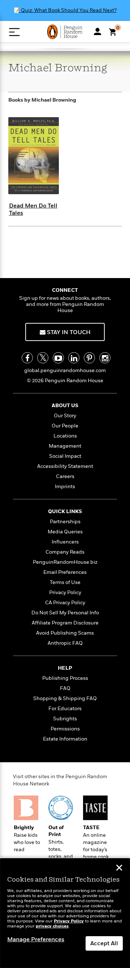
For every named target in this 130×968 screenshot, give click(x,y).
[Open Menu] (14, 32)
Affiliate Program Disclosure (65, 622)
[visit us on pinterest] (89, 357)
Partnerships (65, 521)
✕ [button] (119, 868)
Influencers (65, 541)
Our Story (65, 415)
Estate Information (65, 738)
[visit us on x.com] (42, 357)
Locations (65, 435)
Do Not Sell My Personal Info (65, 612)
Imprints (65, 486)
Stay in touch (68, 332)
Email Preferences (65, 572)
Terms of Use (65, 582)
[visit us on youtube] (58, 357)
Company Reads (65, 552)
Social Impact (65, 456)
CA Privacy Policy (65, 602)
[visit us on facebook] (27, 357)
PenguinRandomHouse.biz (65, 562)
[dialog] (65, 913)
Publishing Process (65, 678)
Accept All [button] (104, 943)
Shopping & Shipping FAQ (65, 698)
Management (65, 446)
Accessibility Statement (65, 466)
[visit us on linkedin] (73, 357)
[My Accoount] (97, 31)
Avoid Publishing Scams (65, 633)
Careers (65, 476)
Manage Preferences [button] (35, 939)
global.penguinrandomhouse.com (65, 370)
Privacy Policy (65, 592)
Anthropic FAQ (65, 643)
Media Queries (65, 531)
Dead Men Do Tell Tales (33, 209)
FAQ (65, 688)
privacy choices (52, 926)
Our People (65, 425)
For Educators (65, 708)
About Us (65, 405)
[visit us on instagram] (104, 357)
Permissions (65, 728)
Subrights (65, 718)
